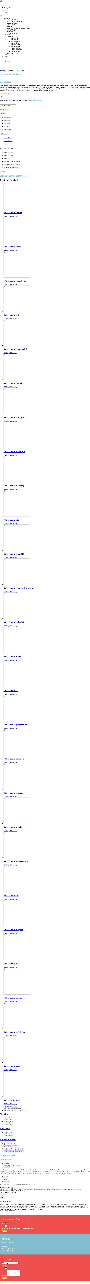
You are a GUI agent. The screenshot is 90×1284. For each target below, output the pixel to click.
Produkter (7, 9)
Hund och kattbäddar (13, 46)
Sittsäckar (10, 36)
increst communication (7, 1187)
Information (7, 7)
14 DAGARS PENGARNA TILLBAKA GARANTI (14, 100)
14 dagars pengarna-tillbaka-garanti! (19, 28)
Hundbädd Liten (16, 48)
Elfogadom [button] (13, 1192)
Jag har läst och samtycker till (18, 1229)
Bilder (5, 10)
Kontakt (6, 12)
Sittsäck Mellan (15, 41)
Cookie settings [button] (4, 1192)
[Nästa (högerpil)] (2, 1283)
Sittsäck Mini (15, 38)
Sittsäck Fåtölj (15, 45)
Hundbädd (4, 134)
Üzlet (8, 70)
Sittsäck (3, 113)
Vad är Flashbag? (12, 20)
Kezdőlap (2, 70)
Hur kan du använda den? (15, 21)
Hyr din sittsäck (12, 33)
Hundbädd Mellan (16, 50)
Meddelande (4, 1275)
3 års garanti (11, 25)
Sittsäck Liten (15, 40)
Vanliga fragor (11, 30)
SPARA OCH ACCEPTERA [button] (8, 1211)
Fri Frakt (9, 26)
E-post (3, 1226)
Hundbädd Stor (15, 51)
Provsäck (10, 31)
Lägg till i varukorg (5, 105)
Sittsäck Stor (15, 43)
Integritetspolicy (27, 1229)
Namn (3, 1223)
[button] (30, 15)
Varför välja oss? (12, 23)
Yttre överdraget (12, 53)
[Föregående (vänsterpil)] (0, 1283)
